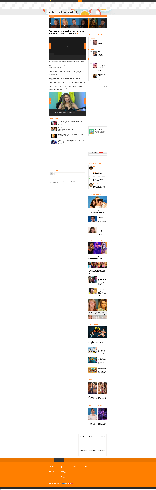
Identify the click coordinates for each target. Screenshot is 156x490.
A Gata (62, 466)
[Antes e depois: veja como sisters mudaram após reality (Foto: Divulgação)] (90, 318)
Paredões (80, 16)
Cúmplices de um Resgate (65, 470)
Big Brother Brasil (52, 470)
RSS (67, 483)
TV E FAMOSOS (52, 465)
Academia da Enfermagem (84, 453)
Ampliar (82, 38)
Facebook (63, 483)
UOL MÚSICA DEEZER (88, 465)
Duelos (94, 16)
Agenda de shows (87, 470)
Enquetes (60, 16)
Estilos (85, 466)
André (64, 61)
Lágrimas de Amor (64, 472)
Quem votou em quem (87, 16)
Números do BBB (74, 16)
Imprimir (77, 148)
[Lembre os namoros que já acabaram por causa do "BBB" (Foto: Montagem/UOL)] (94, 318)
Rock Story (63, 475)
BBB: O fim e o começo (98, 173)
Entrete (80, 0)
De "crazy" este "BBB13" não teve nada (98, 180)
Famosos (89, 0)
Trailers (74, 467)
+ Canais (98, 16)
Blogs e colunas (51, 466)
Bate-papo (67, 0)
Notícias (72, 0)
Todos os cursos (102, 436)
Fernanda (69, 61)
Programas (86, 467)
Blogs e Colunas (66, 16)
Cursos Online (95, 128)
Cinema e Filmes (76, 465)
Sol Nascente (63, 477)
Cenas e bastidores (76, 470)
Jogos (89, 459)
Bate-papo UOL (96, 459)
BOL (97, 0)
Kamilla (78, 86)
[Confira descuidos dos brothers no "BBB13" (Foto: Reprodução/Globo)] (101, 318)
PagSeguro (100, 0)
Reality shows (51, 471)
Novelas (63, 465)
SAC (63, 0)
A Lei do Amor (63, 467)
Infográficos (75, 466)
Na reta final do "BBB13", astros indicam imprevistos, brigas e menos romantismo (99, 186)
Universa (84, 0)
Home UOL (51, 459)
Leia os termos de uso (54, 182)
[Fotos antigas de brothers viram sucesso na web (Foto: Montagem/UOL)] (97, 318)
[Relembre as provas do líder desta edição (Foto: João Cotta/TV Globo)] (105, 318)
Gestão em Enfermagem (94, 453)
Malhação (62, 473)
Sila (61, 476)
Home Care (101, 453)
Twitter (65, 483)
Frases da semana (52, 467)
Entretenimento (59, 459)
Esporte (76, 0)
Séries (50, 472)
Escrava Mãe (63, 471)
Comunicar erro (82, 148)
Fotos (55, 16)
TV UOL (93, 0)
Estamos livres (96, 167)
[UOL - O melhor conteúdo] (51, 1)
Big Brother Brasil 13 (64, 12)
